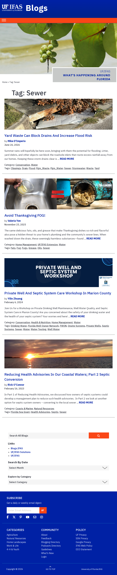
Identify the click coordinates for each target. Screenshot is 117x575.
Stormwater (78, 168)
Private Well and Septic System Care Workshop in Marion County (57, 293)
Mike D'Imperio (17, 141)
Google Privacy (83, 542)
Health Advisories (40, 412)
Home (4, 82)
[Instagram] (41, 517)
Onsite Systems (76, 325)
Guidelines (46, 549)
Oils (40, 248)
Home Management (26, 244)
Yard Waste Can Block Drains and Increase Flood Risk (48, 135)
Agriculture (12, 534)
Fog (19, 248)
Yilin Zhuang (15, 298)
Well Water (54, 329)
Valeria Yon (14, 220)
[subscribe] (42, 510)
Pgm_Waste (42, 168)
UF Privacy (81, 534)
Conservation (23, 164)
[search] (99, 435)
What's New (47, 553)
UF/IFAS (15, 455)
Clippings (16, 168)
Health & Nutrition (41, 322)
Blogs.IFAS (17, 448)
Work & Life (13, 545)
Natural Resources (44, 408)
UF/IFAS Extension (48, 244)
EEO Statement (84, 549)
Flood (32, 168)
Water (34, 164)
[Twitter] (14, 517)
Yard (97, 168)
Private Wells (93, 325)
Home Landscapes (16, 542)
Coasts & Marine (24, 408)
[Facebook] (8, 517)
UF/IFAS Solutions (21, 452)
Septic (54, 412)
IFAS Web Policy (84, 545)
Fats (13, 248)
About (44, 534)
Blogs (37, 7)
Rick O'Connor (16, 384)
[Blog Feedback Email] (34, 517)
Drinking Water (19, 325)
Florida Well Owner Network (43, 325)
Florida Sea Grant (20, 412)
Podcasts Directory (51, 545)
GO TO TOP (50, 569)
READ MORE (67, 158)
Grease (32, 248)
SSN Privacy (82, 538)
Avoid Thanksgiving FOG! (24, 215)
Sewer (67, 168)
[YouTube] (27, 517)
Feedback (46, 538)
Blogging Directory (50, 542)
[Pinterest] (21, 517)
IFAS (100, 569)
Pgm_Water (57, 168)
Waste (89, 168)
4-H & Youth (13, 549)
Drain (25, 168)
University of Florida (89, 569)
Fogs (24, 248)
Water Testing (38, 329)
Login (44, 556)
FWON (63, 325)
